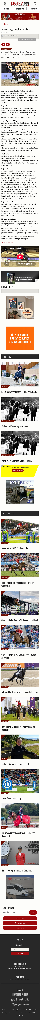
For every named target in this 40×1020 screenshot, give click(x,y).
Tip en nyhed (20, 923)
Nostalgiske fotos (7, 421)
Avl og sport (5, 49)
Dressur (4, 386)
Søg (33, 912)
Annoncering (27, 979)
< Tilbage (4, 24)
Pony (3, 827)
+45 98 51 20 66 (11, 968)
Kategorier (20, 918)
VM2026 (4, 543)
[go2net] (20, 999)
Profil (3, 759)
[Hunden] (20, 994)
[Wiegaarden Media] (20, 1004)
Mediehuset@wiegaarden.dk (25, 968)
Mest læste (20, 928)
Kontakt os (19, 979)
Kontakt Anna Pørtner (18, 470)
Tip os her (12, 979)
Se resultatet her (7, 242)
